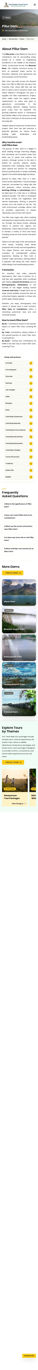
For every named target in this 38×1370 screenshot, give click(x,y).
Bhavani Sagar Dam (14, 629)
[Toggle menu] (34, 4)
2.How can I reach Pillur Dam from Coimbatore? (18, 516)
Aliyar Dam (9, 601)
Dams (8, 18)
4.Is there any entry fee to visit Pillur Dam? (19, 538)
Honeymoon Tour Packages (12, 797)
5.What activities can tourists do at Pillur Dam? (18, 550)
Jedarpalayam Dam (14, 684)
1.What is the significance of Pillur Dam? (18, 505)
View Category (17, 804)
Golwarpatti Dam (13, 657)
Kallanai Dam (11, 712)
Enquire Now (29, 1356)
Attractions (13, 39)
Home (4, 39)
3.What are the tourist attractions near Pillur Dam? (18, 527)
